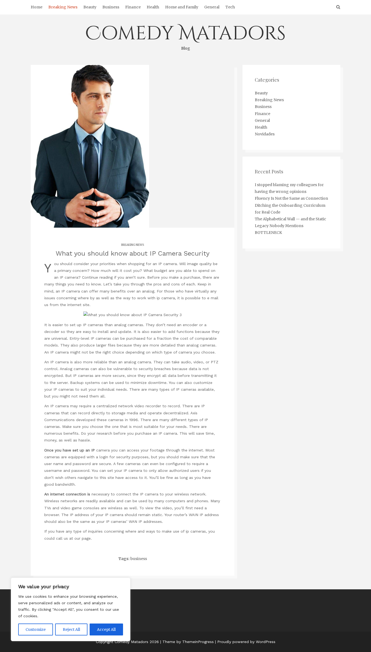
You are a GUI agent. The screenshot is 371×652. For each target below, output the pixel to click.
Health (153, 7)
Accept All (106, 629)
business (138, 558)
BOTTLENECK (268, 232)
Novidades (265, 134)
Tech (230, 7)
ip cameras (196, 531)
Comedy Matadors (185, 36)
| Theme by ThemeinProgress (187, 642)
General (211, 7)
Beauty (89, 7)
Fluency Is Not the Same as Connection (291, 198)
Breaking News (62, 7)
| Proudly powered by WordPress (245, 642)
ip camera (166, 298)
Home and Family (181, 7)
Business (110, 7)
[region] (70, 609)
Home (36, 7)
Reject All (71, 629)
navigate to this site (96, 477)
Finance (133, 7)
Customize (36, 629)
